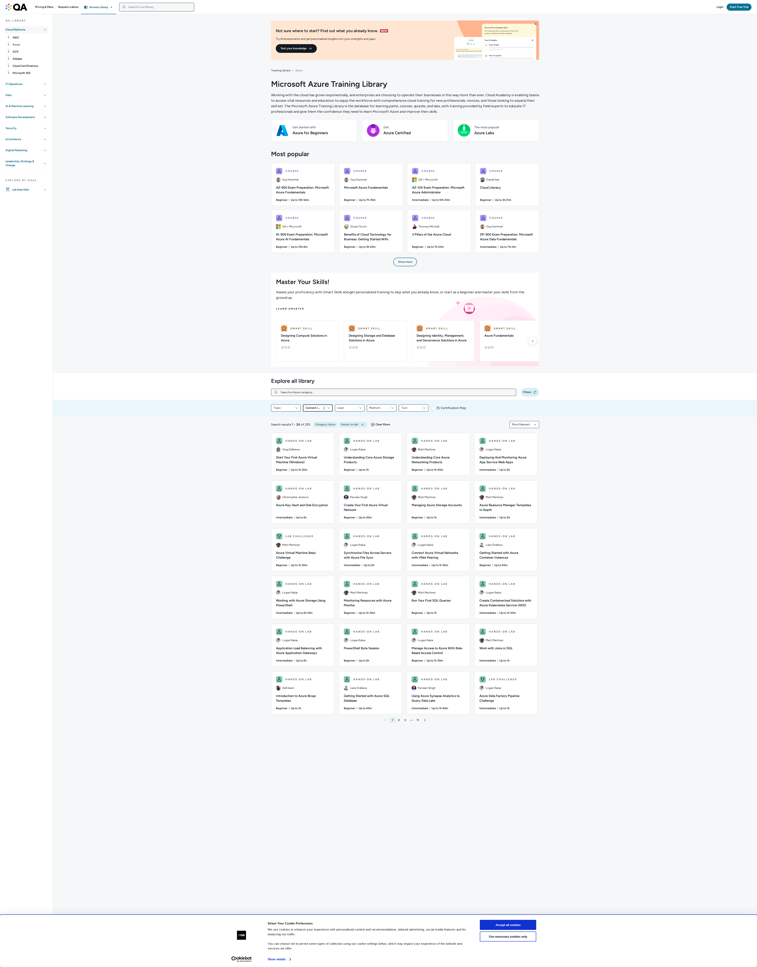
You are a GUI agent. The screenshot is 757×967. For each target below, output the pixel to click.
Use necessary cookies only (508, 936)
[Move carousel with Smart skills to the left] (277, 341)
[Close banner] (535, 24)
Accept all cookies (508, 925)
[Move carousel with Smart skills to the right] (532, 341)
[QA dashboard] (16, 7)
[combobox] (156, 7)
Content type (313, 408)
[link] (29, 37)
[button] (44, 7)
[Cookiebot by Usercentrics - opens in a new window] (241, 959)
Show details (277, 959)
